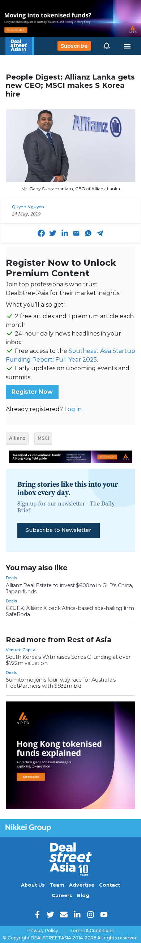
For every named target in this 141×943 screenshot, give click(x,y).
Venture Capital (21, 649)
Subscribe (74, 46)
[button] (106, 46)
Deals (11, 577)
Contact (109, 885)
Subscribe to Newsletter (58, 530)
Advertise (81, 885)
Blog (83, 895)
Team (57, 885)
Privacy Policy (42, 931)
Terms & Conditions (92, 931)
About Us (33, 885)
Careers (62, 895)
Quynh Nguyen (28, 206)
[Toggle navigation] (127, 45)
